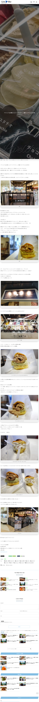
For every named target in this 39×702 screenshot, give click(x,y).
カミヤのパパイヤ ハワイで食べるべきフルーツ (13, 668)
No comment (3, 565)
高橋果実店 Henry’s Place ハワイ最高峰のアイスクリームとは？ (31, 636)
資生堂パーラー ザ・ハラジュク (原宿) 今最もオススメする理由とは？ (13, 641)
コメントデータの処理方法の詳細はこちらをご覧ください (28, 630)
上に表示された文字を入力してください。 (7, 622)
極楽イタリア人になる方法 (29, 562)
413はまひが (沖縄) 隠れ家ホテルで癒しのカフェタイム (31, 641)
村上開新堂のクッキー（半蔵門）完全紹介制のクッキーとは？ (32, 658)
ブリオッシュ (16, 562)
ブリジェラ (22, 562)
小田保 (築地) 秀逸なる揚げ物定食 (11, 589)
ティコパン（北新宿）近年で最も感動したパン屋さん (13, 658)
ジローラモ (6, 562)
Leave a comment (9, 565)
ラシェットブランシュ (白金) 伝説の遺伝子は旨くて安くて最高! (13, 689)
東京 (7, 578)
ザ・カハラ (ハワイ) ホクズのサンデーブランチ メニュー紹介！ (13, 663)
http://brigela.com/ (4, 551)
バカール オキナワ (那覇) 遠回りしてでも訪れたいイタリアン (12, 636)
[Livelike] (6, 2)
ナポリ (11, 562)
